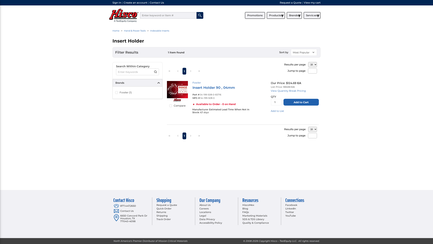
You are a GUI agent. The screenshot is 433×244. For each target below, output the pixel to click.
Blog (245, 208)
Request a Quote (166, 205)
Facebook (291, 205)
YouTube (290, 215)
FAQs (245, 212)
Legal (202, 215)
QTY (273, 96)
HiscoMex (248, 205)
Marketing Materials (254, 215)
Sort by (283, 52)
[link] (169, 71)
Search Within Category (133, 66)
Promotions (255, 15)
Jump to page (296, 70)
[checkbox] (116, 92)
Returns (161, 212)
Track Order (163, 219)
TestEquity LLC (288, 241)
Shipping (162, 215)
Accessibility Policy (210, 222)
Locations (205, 212)
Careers (204, 208)
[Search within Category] (155, 71)
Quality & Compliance (255, 222)
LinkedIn (290, 208)
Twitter (289, 212)
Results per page (295, 64)
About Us (205, 205)
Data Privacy (207, 219)
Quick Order (163, 208)
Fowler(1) (126, 92)
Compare (180, 105)
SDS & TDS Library (253, 219)
